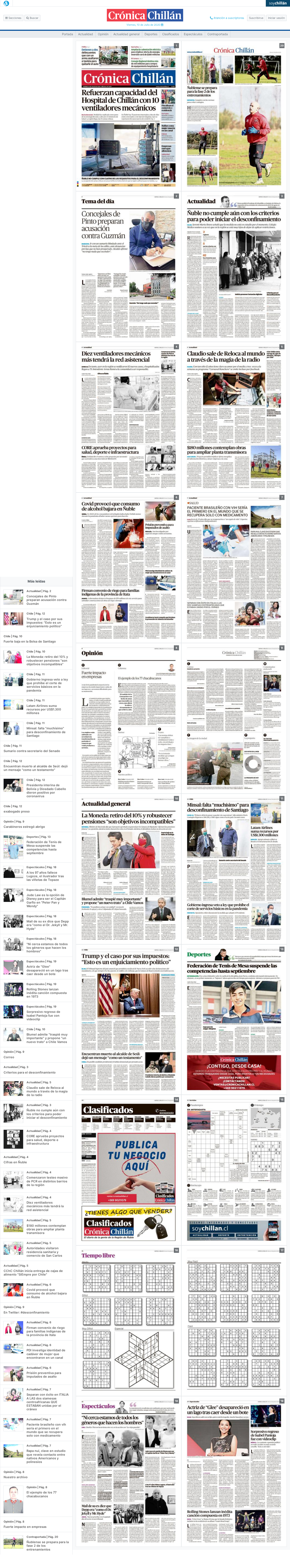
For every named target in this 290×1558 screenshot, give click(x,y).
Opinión (103, 34)
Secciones (14, 18)
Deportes (151, 34)
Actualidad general (126, 34)
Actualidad (85, 34)
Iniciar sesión (276, 18)
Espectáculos (193, 34)
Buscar (33, 18)
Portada (67, 34)
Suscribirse (256, 18)
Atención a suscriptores (228, 18)
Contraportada (217, 34)
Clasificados (170, 34)
